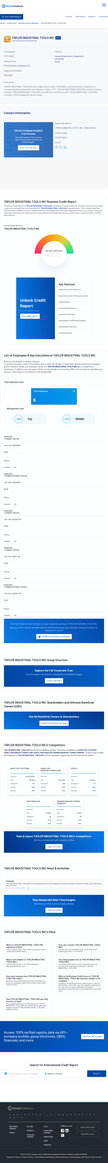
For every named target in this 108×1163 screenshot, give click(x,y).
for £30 (54, 254)
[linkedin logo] (65, 147)
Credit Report (80, 16)
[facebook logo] (56, 147)
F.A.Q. (46, 1126)
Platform (12, 1132)
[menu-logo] (12, 6)
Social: (58, 142)
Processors (47, 1145)
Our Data (30, 1126)
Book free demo (88, 1127)
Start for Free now (28, 147)
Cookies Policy (48, 1136)
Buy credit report (30, 316)
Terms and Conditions (30, 1136)
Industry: (58, 52)
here (49, 372)
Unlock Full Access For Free (54, 723)
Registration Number (13, 71)
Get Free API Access (92, 1036)
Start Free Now (54, 680)
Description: (9, 82)
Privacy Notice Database (48, 1131)
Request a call (87, 1134)
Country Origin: (61, 133)
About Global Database (13, 1127)
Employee (92, 16)
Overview (68, 16)
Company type (10, 61)
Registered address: (63, 123)
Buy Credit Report (13, 16)
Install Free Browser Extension (56, 636)
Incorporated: (10, 52)
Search (96, 1073)
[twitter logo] (60, 147)
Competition (103, 16)
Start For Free (54, 846)
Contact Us (30, 1130)
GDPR (46, 1140)
